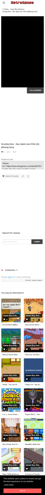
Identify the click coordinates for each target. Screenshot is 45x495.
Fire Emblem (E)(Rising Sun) (13, 325)
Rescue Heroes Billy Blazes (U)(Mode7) (17, 355)
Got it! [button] (22, 491)
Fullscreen (35, 90)
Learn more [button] (9, 485)
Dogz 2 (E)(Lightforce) (11, 474)
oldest (40, 280)
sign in (10, 277)
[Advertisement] (22, 118)
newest (34, 280)
